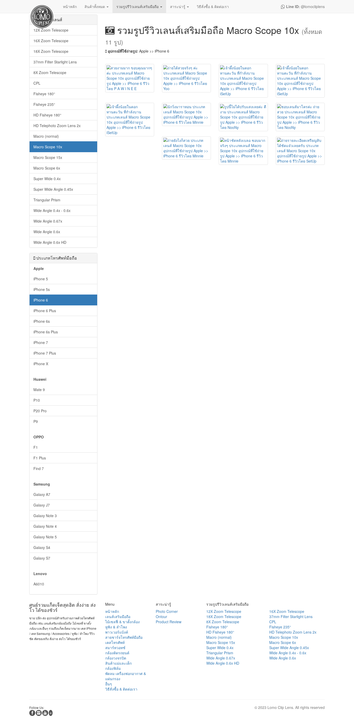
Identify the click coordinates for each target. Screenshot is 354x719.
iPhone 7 (40, 342)
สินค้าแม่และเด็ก (118, 663)
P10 (36, 400)
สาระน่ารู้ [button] (178, 6)
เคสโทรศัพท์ (115, 642)
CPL (36, 83)
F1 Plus (39, 457)
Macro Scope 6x (46, 168)
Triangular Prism (46, 199)
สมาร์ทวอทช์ (115, 647)
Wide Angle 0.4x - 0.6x (51, 210)
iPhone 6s (41, 321)
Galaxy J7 (41, 505)
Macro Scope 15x (47, 157)
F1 (35, 447)
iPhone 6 (40, 300)
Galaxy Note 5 (45, 536)
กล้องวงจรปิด (115, 658)
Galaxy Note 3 (45, 515)
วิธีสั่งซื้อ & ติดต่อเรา (121, 689)
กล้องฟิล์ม (113, 668)
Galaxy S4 (41, 547)
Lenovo (40, 573)
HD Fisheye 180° (47, 115)
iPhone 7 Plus (44, 353)
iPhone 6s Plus (45, 331)
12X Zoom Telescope (50, 30)
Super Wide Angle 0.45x (53, 189)
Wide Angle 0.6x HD (49, 242)
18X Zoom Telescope (50, 51)
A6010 (38, 583)
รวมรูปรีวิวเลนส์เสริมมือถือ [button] (138, 6)
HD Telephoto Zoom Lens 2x (57, 125)
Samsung (41, 484)
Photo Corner (167, 611)
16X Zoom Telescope (50, 40)
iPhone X (40, 363)
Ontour (161, 616)
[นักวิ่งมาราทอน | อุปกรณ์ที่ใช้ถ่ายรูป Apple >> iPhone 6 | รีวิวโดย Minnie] (186, 114)
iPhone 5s (41, 289)
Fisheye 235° (44, 104)
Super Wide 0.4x (47, 178)
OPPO (38, 436)
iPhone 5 (40, 278)
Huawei (39, 379)
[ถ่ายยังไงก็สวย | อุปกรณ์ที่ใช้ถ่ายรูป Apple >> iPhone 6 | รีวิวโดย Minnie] (186, 148)
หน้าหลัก (112, 611)
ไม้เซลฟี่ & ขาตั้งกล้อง (122, 621)
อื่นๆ (108, 683)
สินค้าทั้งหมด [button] (95, 6)
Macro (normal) (46, 136)
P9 (35, 421)
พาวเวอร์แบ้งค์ (116, 632)
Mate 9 (39, 389)
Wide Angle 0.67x (47, 221)
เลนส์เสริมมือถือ (117, 616)
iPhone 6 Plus (44, 310)
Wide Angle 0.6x (46, 231)
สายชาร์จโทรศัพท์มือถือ (124, 637)
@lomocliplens (305, 6)
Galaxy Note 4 (45, 526)
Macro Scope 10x (47, 146)
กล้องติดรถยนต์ (117, 652)
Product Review (168, 621)
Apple (38, 268)
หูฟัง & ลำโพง (116, 626)
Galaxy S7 (41, 558)
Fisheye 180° (44, 93)
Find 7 (38, 468)
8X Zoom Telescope (49, 72)
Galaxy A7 (41, 494)
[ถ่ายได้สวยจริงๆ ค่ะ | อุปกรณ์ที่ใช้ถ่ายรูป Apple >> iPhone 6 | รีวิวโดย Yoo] (186, 78)
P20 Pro (40, 410)
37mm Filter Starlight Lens (55, 61)
